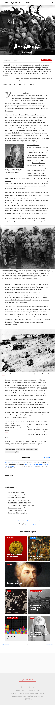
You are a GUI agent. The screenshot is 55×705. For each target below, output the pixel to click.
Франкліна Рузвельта (38, 163)
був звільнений (35, 434)
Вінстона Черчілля (33, 165)
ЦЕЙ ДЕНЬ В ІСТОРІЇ (17, 2)
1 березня (30, 145)
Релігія (32, 618)
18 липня (44, 388)
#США (35, 449)
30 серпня (8, 441)
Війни (8, 591)
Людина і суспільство (36, 591)
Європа (29, 520)
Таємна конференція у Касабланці (19, 505)
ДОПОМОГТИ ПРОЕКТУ (27, 680)
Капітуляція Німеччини (15, 513)
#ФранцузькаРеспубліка (12, 452)
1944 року (8, 181)
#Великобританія (10, 449)
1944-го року (32, 524)
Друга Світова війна (46, 60)
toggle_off (52, 3)
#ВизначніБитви (20, 449)
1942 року (26, 93)
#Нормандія (29, 449)
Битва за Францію (14, 492)
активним (33, 466)
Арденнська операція (15, 510)
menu (2, 3)
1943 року (36, 145)
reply (51, 85)
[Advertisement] (27, 663)
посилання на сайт (38, 696)
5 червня (6, 645)
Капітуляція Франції (14, 497)
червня (26, 524)
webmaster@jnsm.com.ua (27, 699)
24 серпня (32, 422)
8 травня (46, 178)
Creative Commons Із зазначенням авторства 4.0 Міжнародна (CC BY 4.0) (28, 694)
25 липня (8, 399)
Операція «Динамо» (14, 495)
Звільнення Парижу (14, 508)
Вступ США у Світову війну (17, 500)
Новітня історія (36, 520)
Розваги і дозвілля (12, 618)
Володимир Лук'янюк (10, 60)
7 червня (36, 314)
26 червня (21, 388)
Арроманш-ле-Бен (28, 52)
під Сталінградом (37, 100)
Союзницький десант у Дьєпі (17, 503)
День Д (26, 284)
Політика (9, 564)
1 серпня (29, 407)
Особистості (10, 538)
